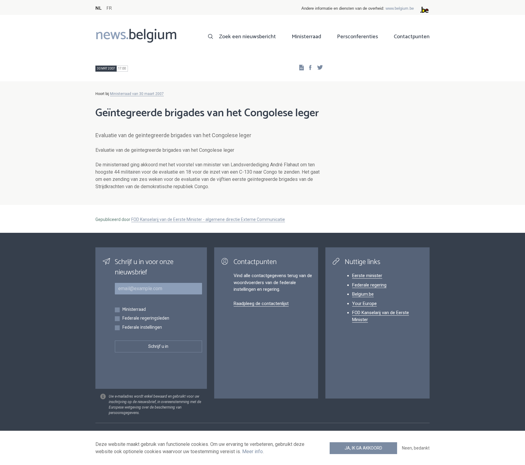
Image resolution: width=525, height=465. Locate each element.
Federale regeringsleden (145, 318)
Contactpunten (412, 36)
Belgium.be (363, 294)
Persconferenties (357, 36)
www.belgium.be (400, 8)
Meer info (252, 451)
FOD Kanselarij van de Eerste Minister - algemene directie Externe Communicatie (208, 219)
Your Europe (364, 303)
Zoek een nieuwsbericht (247, 36)
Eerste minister (367, 275)
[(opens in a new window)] (308, 67)
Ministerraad (306, 36)
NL (98, 8)
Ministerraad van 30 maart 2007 (137, 94)
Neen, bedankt (416, 448)
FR (109, 8)
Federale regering (369, 285)
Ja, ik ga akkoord (363, 448)
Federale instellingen (142, 327)
